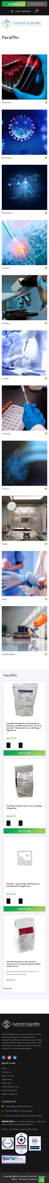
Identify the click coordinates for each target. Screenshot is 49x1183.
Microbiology (7, 158)
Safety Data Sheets (9, 1090)
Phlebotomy (6, 102)
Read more (8, 988)
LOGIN (17, 11)
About (4, 1068)
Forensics (5, 489)
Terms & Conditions (28, 1179)
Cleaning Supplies (8, 654)
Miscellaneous (7, 213)
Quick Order (6, 1083)
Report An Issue (8, 1076)
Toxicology (6, 433)
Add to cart (24, 753)
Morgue (5, 544)
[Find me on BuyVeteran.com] (21, 1143)
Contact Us (6, 1072)
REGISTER (26, 11)
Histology (5, 323)
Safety (4, 599)
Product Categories (9, 1094)
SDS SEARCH (14, 4)
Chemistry (6, 268)
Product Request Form (10, 1087)
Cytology (5, 378)
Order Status (7, 1079)
